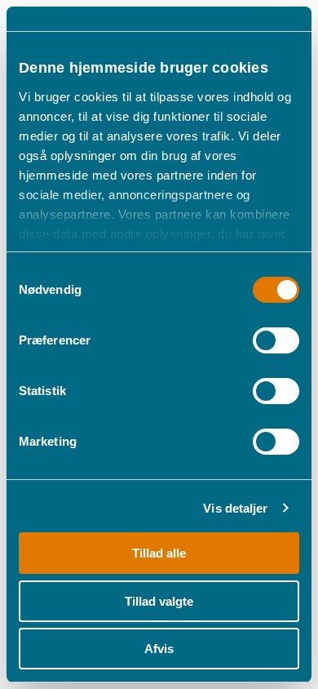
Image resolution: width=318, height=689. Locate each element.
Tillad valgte (159, 601)
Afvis (159, 649)
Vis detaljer (235, 508)
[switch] (276, 340)
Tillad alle (159, 553)
